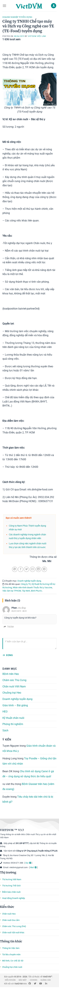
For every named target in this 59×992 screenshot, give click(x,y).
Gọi (27, 863)
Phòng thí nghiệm (12, 724)
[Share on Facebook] (20, 569)
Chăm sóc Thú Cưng (14, 680)
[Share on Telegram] (44, 569)
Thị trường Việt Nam (11, 879)
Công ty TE (26, 584)
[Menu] (4, 6)
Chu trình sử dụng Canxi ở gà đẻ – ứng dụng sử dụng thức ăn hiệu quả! (28, 774)
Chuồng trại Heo (11, 692)
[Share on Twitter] (26, 569)
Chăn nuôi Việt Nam (14, 686)
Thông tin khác (11, 941)
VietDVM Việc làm (37, 36)
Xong (9, 655)
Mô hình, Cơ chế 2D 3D (12, 960)
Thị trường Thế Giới (11, 885)
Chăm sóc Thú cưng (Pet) (14, 926)
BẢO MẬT (23, 980)
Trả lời (10, 626)
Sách (5, 730)
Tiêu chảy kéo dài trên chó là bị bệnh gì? (27, 799)
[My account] (53, 5)
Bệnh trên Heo (10, 673)
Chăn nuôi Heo (9, 914)
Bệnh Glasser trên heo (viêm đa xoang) (28, 786)
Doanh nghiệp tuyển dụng (17, 17)
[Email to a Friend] (32, 569)
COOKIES (33, 980)
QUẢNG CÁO (45, 980)
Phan (14, 607)
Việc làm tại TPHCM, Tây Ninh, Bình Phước (22, 591)
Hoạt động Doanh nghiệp (13, 898)
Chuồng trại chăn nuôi (12, 967)
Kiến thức (7, 907)
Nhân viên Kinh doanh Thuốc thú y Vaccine (32, 587)
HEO (5, 711)
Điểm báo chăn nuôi (11, 892)
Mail (32, 867)
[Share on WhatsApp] (14, 569)
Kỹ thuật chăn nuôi (13, 717)
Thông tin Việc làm (10, 948)
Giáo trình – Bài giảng (15, 705)
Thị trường (8, 872)
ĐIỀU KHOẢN (10, 980)
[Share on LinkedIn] (38, 569)
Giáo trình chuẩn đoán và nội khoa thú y (29, 748)
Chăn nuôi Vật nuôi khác (13, 932)
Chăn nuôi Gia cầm (11, 920)
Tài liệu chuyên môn (11, 954)
